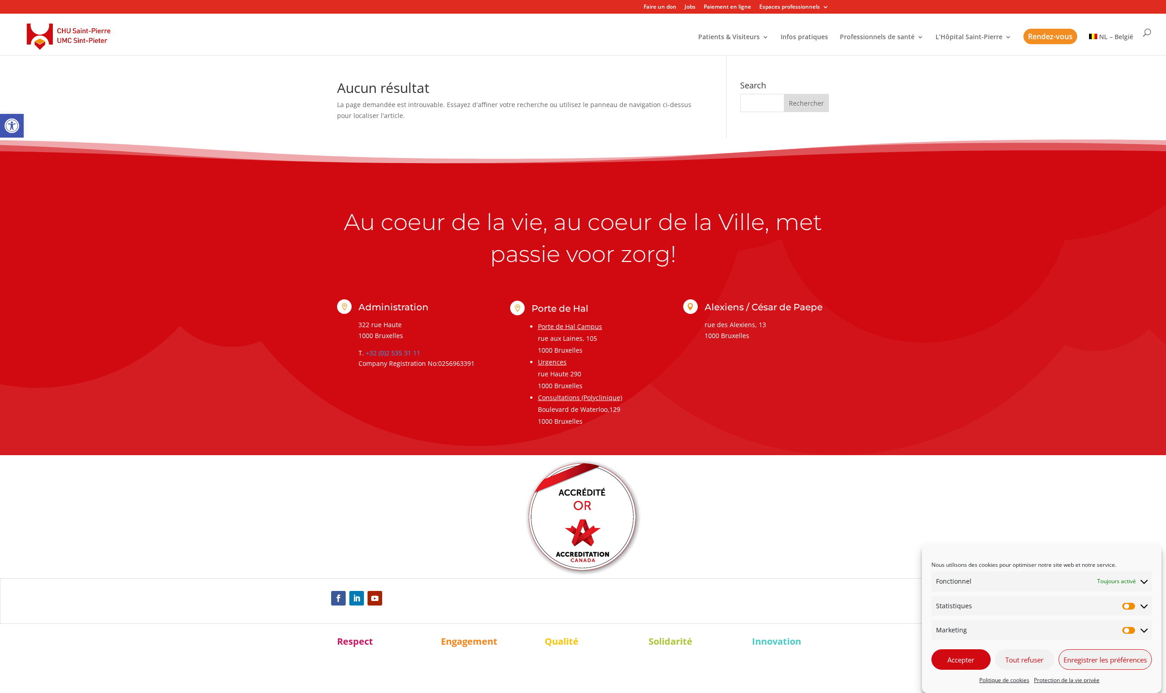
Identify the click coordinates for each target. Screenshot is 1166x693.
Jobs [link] (690, 7)
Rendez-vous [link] (1050, 36)
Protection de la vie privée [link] (1067, 680)
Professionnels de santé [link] (877, 37)
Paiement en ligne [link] (727, 7)
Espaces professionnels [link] (789, 7)
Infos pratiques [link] (804, 37)
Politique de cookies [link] (1004, 680)
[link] (12, 126)
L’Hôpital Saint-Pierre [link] (969, 37)
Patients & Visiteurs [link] (729, 37)
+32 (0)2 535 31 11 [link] (393, 353)
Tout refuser (1024, 659)
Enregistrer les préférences (1105, 659)
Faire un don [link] (660, 7)
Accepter (960, 659)
